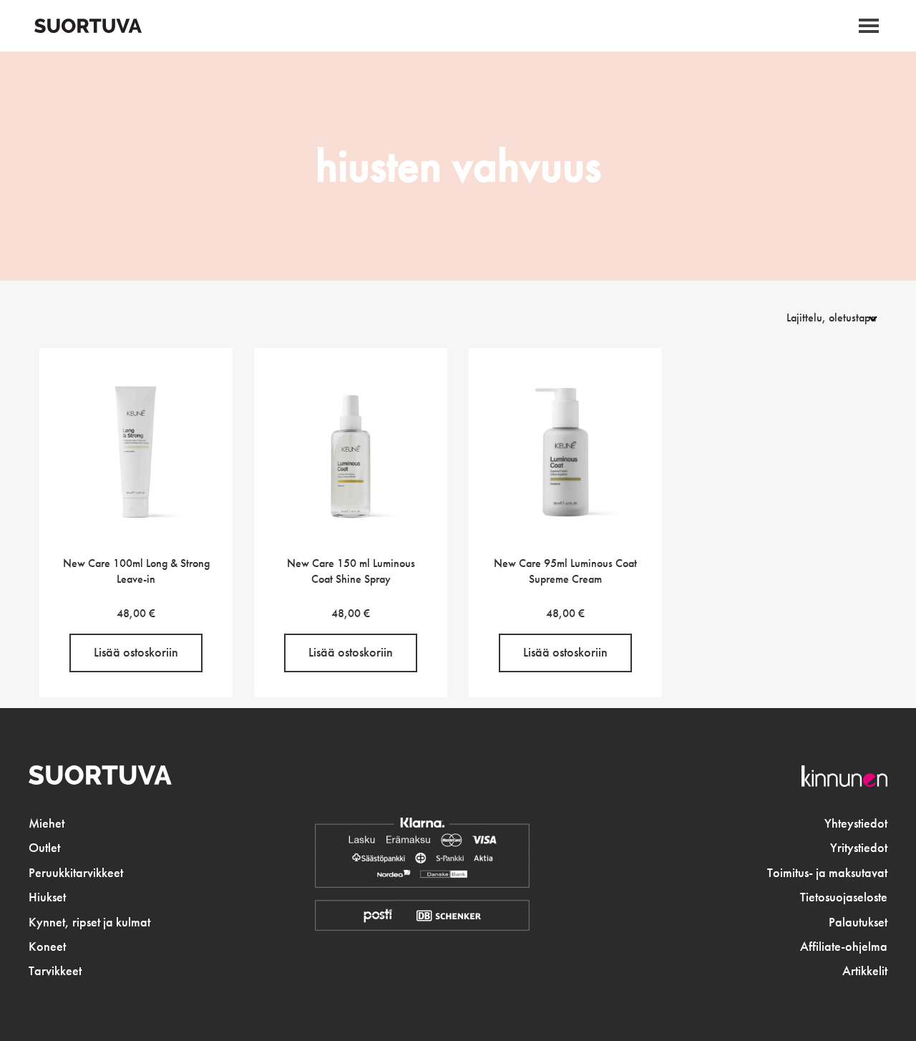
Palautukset (858, 922)
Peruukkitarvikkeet (76, 873)
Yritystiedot (858, 848)
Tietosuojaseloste (843, 897)
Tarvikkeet (55, 971)
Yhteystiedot (855, 823)
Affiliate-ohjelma (843, 946)
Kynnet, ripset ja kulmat (89, 922)
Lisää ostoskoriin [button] (136, 652)
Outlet (44, 848)
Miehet (46, 823)
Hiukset (47, 897)
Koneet (47, 946)
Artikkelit (864, 971)
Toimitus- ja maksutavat (827, 873)
